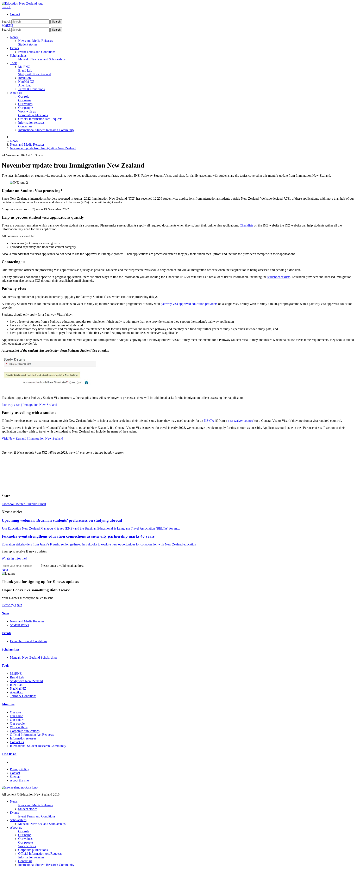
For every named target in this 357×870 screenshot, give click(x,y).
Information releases (31, 122)
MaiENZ (24, 66)
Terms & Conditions (31, 89)
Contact (15, 14)
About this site (19, 780)
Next (5, 570)
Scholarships (18, 55)
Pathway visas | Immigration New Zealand (29, 404)
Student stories (27, 44)
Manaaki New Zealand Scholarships (41, 59)
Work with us (27, 111)
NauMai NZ (26, 81)
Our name (24, 100)
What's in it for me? (14, 558)
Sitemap (15, 776)
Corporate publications (33, 115)
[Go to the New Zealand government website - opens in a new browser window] (20, 787)
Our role (23, 96)
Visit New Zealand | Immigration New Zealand (32, 438)
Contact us (25, 126)
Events (14, 48)
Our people (25, 107)
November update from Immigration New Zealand (43, 148)
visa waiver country (240, 420)
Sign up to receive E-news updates (24, 551)
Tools (13, 63)
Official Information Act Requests (40, 119)
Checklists (246, 225)
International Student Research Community (46, 130)
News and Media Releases (35, 40)
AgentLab (24, 85)
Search (6, 7)
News (14, 37)
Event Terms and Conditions (36, 52)
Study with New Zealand (34, 74)
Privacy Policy (19, 769)
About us (16, 93)
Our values (25, 104)
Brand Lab (25, 70)
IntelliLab (24, 78)
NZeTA (209, 420)
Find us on (9, 754)
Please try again (12, 605)
